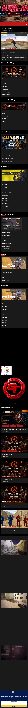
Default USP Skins (6, 238)
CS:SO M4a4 (4, 322)
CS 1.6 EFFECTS (5, 206)
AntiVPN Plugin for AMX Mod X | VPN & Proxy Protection (14, 429)
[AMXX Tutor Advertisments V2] (14, 41)
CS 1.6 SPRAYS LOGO (6, 192)
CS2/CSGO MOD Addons (7, 158)
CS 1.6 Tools (4, 187)
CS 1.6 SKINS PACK (6, 209)
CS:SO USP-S (4, 312)
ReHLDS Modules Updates (11, 451)
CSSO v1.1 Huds (5, 277)
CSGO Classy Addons (6, 155)
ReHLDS (3, 113)
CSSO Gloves (5, 303)
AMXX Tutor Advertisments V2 (8, 52)
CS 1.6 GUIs (4, 203)
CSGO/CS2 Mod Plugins (7, 153)
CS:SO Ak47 (4, 325)
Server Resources (6, 94)
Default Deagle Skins (6, 240)
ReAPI (3, 126)
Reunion (4, 121)
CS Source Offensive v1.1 (7, 272)
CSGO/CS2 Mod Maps (7, 161)
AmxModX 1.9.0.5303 (6, 505)
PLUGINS (4, 83)
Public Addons (5, 86)
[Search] (27, 24)
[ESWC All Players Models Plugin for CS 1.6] (14, 519)
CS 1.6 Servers (5, 190)
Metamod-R (4, 124)
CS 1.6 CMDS (5, 198)
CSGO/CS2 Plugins (6, 91)
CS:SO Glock (4, 309)
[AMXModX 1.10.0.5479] (14, 444)
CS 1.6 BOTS (4, 200)
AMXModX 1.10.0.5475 (7, 480)
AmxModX (4, 118)
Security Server (13, 426)
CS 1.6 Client (4, 184)
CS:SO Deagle (5, 314)
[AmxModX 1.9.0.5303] (14, 494)
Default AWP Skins (6, 248)
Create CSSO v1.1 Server (7, 275)
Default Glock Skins (6, 235)
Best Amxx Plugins (5, 48)
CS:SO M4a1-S (5, 320)
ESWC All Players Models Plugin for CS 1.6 (11, 530)
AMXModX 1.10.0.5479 (7, 454)
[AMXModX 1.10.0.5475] (14, 469)
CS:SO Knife (4, 306)
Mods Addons (5, 89)
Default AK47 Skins (6, 246)
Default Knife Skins (6, 232)
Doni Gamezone (5, 54)
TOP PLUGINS (12, 48)
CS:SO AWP (4, 317)
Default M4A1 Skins (6, 243)
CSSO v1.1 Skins (5, 280)
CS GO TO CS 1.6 (5, 195)
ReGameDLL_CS (5, 115)
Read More (4, 59)
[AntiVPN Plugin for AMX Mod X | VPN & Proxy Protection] (14, 419)
